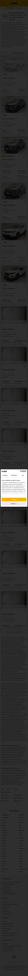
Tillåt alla (14, 499)
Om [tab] (23, 475)
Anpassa (13, 503)
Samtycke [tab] (5, 475)
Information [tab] (14, 475)
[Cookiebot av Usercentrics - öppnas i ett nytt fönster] (20, 471)
